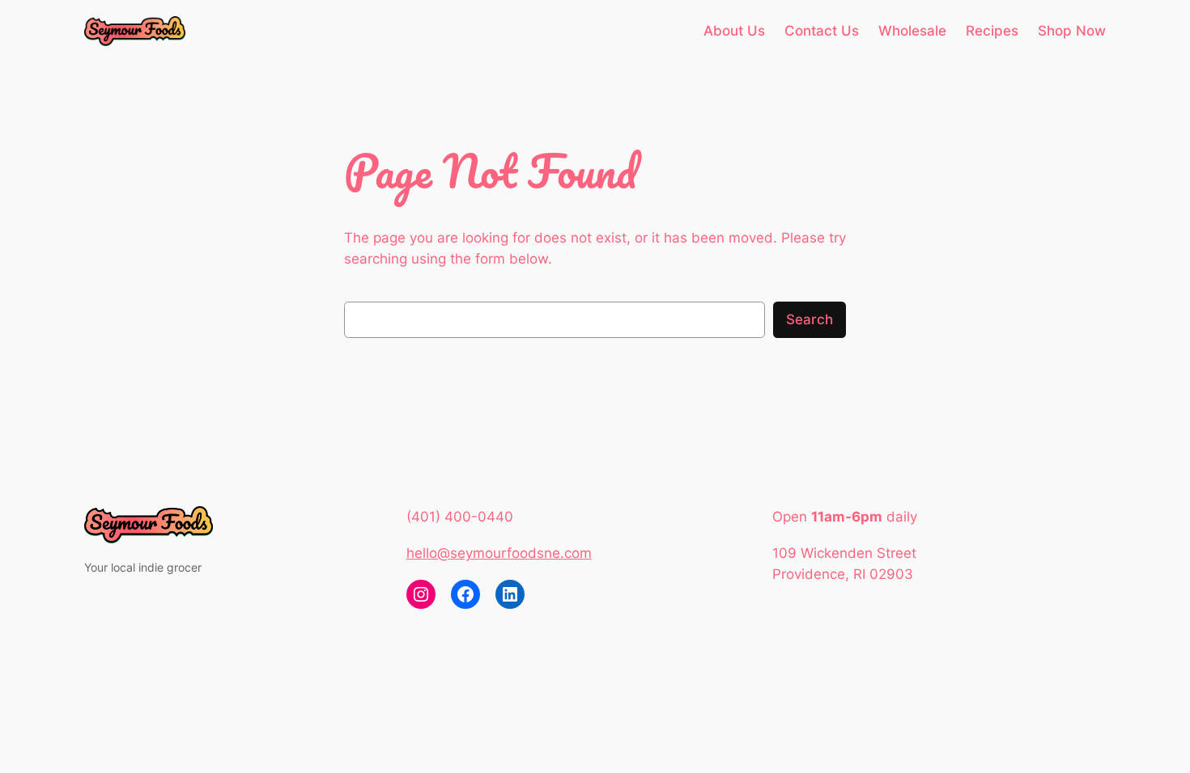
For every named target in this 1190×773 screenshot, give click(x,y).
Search (809, 319)
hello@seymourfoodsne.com (499, 553)
